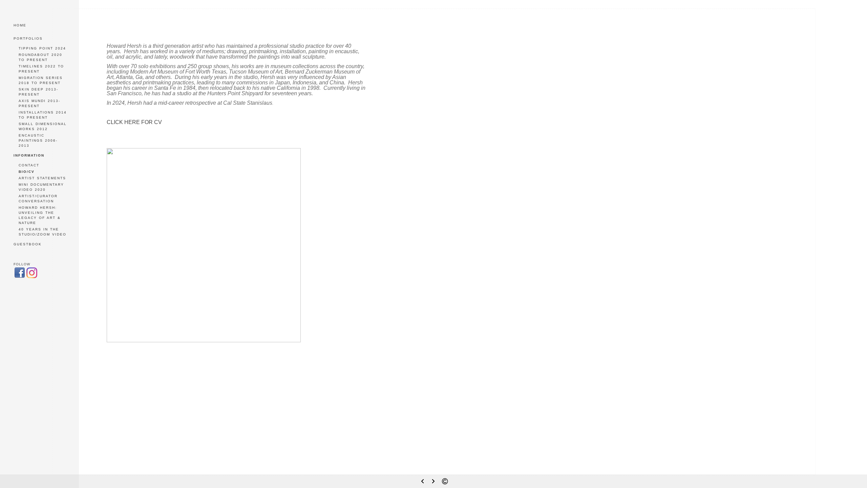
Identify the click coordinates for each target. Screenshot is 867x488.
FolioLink (434, 469)
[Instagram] (32, 277)
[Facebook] (20, 277)
